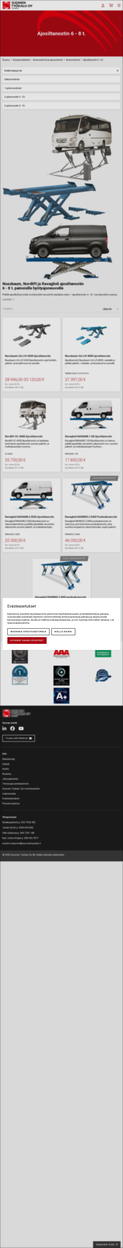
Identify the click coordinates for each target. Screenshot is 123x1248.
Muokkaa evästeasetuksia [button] (28, 632)
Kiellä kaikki (63, 632)
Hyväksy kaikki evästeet (27, 640)
